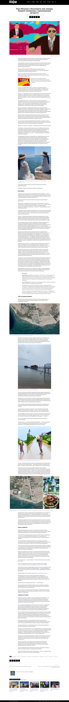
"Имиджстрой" (14, 656)
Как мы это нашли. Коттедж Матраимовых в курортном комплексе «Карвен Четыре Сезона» (49, 667)
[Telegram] (37, 17)
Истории (33, 1)
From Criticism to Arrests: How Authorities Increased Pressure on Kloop (54, 689)
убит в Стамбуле (31, 132)
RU (55, 1)
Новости (28, 1)
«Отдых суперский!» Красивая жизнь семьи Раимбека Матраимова (20, 666)
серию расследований (22, 536)
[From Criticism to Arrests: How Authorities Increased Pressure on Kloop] (55, 684)
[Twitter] (32, 17)
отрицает (33, 633)
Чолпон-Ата (55, 656)
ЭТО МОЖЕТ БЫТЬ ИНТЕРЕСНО (15, 679)
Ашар (53, 1)
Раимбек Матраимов (35, 656)
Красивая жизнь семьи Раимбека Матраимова (38, 78)
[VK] (34, 17)
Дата (41, 1)
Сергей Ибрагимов (41, 656)
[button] (58, 1)
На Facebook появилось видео (28, 629)
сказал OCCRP (39, 225)
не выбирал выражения (41, 204)
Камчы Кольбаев (29, 656)
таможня (46, 656)
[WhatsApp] (39, 17)
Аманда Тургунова (23, 656)
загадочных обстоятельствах (41, 573)
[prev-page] (10, 693)
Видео (37, 1)
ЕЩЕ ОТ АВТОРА (23, 679)
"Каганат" (18, 656)
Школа (44, 1)
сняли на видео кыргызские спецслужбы (26, 602)
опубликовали (20, 564)
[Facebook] (30, 17)
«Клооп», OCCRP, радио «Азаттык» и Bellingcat (24, 671)
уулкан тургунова (51, 656)
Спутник (48, 1)
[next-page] (11, 693)
